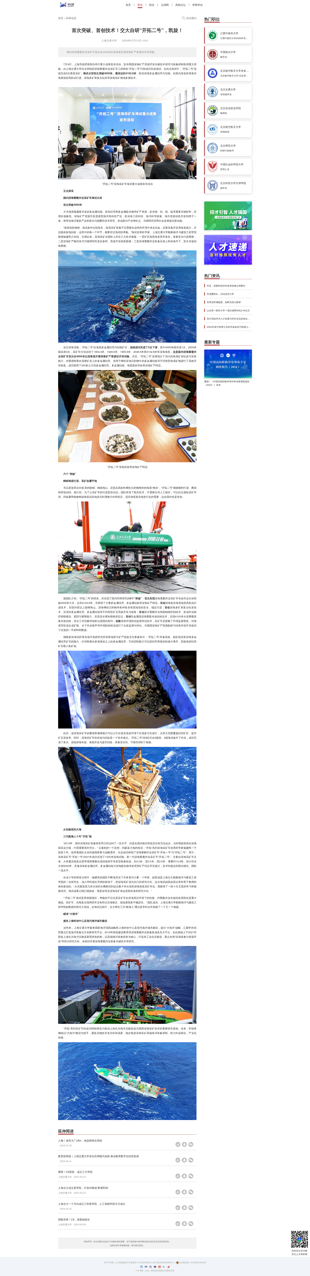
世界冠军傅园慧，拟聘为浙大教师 (224, 302)
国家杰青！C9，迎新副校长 (74, 1219)
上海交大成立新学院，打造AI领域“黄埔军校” (83, 1188)
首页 (128, 5)
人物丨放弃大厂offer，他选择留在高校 (80, 1140)
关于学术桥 (109, 1262)
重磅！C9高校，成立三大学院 (75, 1172)
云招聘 (165, 5)
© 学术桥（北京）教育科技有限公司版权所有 (155, 1270)
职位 (151, 5)
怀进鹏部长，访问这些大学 (220, 293)
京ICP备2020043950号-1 (163, 1262)
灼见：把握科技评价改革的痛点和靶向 (226, 285)
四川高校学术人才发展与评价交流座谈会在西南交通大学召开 (237, 318)
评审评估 (197, 5)
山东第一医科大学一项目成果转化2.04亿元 (228, 310)
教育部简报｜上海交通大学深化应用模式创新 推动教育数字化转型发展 (98, 1156)
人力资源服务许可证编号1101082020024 (133, 1262)
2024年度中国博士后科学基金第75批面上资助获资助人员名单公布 (240, 326)
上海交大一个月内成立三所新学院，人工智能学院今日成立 (91, 1204)
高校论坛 (180, 5)
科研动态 (71, 18)
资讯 (140, 5)
